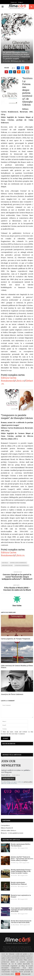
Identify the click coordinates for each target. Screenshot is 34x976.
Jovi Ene (15, 848)
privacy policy (28, 782)
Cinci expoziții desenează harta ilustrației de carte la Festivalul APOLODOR (21, 909)
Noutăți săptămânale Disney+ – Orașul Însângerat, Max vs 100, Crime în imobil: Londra (21, 871)
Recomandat (22, 50)
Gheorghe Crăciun (7, 565)
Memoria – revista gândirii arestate (12, 833)
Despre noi (14, 2)
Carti (4, 50)
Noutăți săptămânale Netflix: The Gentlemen (21, 845)
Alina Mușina (16, 924)
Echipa (20, 2)
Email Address (5, 775)
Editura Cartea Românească (8, 379)
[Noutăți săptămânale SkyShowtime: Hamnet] (5, 886)
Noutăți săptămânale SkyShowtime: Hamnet (19, 883)
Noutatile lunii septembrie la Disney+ (21, 896)
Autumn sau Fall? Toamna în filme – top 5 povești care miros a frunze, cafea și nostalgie (22, 858)
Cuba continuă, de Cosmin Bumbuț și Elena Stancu (17, 666)
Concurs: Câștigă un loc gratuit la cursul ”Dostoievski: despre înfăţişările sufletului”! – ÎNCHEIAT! (17, 576)
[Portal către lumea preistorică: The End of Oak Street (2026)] (5, 924)
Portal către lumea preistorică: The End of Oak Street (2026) (21, 921)
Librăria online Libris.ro (8, 830)
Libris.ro (19, 380)
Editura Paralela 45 (7, 828)
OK (18, 974)
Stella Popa (16, 862)
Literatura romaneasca (12, 50)
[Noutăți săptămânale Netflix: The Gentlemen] (5, 847)
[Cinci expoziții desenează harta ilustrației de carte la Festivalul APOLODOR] (5, 911)
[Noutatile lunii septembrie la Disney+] (5, 898)
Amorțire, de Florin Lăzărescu (12, 694)
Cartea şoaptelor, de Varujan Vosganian (15, 639)
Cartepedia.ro (5, 825)
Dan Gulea (7, 61)
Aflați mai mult (25, 974)
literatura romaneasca (21, 565)
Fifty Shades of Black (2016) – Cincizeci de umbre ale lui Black (17, 589)
